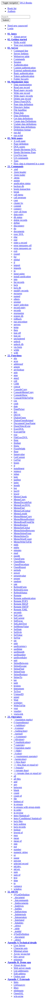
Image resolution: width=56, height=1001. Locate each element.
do (15, 228)
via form (18, 347)
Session (17, 62)
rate (15, 584)
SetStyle (18, 632)
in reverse (18, 812)
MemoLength (20, 513)
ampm (17, 366)
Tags (16, 160)
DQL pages (19, 146)
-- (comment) (20, 736)
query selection (21, 304)
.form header (20, 172)
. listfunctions (20, 911)
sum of (17, 875)
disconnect (19, 225)
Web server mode (22, 968)
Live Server (19, 945)
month (17, 556)
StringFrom (19, 671)
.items (16, 177)
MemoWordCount (23, 539)
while (16, 350)
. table (17, 928)
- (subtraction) (20, 731)
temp (16, 327)
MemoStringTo (21, 536)
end (15, 239)
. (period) (18, 733)
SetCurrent (19, 618)
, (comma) (19, 728)
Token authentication (24, 76)
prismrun (18, 959)
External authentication (25, 70)
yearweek (18, 714)
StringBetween (21, 663)
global (17, 259)
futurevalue (19, 454)
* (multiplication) (22, 742)
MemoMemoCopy (23, 516)
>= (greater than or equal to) (27, 773)
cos (15, 400)
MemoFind (19, 508)
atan (16, 375)
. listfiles (18, 908)
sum (16, 872)
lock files (18, 821)
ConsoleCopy (20, 389)
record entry (20, 307)
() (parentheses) (21, 722)
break (16, 192)
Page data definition (23, 104)
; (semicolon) (20, 759)
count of (18, 795)
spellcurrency (20, 646)
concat (17, 386)
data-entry (18, 214)
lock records (20, 827)
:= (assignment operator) (25, 756)
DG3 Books (26, 2)
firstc (16, 440)
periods (17, 570)
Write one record (22, 93)
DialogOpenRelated (23, 420)
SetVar (17, 637)
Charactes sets (21, 948)
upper (16, 697)
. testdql (17, 931)
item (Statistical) (21, 815)
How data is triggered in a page (29, 163)
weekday (18, 702)
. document (19, 897)
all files (17, 779)
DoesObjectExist (22, 426)
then (16, 330)
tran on (17, 335)
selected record (21, 863)
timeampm (19, 688)
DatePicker (19, 409)
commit (17, 206)
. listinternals (20, 914)
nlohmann (18, 990)
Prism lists (19, 112)
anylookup (19, 369)
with (16, 352)
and (15, 781)
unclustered (19, 338)
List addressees (21, 970)
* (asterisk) (19, 745)
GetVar (17, 460)
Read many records (23, 90)
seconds (17, 612)
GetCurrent (19, 457)
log (15, 488)
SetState (18, 629)
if (14, 262)
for (15, 256)
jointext (17, 471)
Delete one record (22, 98)
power (17, 573)
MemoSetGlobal (22, 527)
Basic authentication (23, 73)
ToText (17, 691)
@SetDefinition (21, 934)
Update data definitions (25, 124)
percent (17, 860)
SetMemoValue (21, 626)
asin (16, 372)
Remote (17, 595)
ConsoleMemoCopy (24, 392)
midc (16, 544)
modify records (21, 290)
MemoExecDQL (22, 505)
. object (17, 925)
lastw (16, 482)
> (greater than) (21, 770)
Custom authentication (25, 67)
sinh (16, 643)
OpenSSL (18, 993)
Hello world (20, 42)
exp (15, 434)
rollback (18, 319)
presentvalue (20, 575)
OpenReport (20, 567)
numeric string (21, 852)
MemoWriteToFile (23, 541)
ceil (15, 381)
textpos (17, 685)
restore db (18, 316)
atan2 (16, 378)
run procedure (20, 321)
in (15, 271)
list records (19, 282)
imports (17, 268)
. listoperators (20, 917)
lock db (17, 287)
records (17, 310)
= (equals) (18, 767)
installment (19, 468)
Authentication (21, 65)
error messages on (22, 248)
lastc (16, 477)
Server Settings (21, 53)
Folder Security (21, 79)
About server (20, 36)
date (16, 406)
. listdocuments (21, 903)
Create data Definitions (25, 121)
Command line (21, 50)
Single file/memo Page (25, 152)
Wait (16, 700)
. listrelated (19, 920)
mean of (18, 841)
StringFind (19, 668)
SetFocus (18, 621)
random (17, 581)
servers (17, 324)
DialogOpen (20, 417)
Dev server (19, 956)
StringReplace (21, 674)
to (15, 883)
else (15, 237)
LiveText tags (20, 155)
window (18, 889)
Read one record (22, 87)
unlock (17, 341)
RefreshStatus (20, 592)
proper (17, 578)
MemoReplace (21, 525)
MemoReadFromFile (24, 522)
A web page (20, 141)
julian (16, 474)
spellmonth (19, 652)
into (15, 279)
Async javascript (22, 954)
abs (15, 358)
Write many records (23, 96)
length (17, 485)
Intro (16, 982)
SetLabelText (20, 623)
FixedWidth (19, 448)
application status (22, 183)
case (16, 200)
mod (16, 553)
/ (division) (19, 739)
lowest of (18, 832)
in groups (18, 804)
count (16, 793)
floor (16, 451)
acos (16, 361)
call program (20, 197)
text (15, 877)
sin (15, 640)
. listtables (18, 923)
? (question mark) (22, 748)
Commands (19, 59)
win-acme (18, 996)
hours (16, 462)
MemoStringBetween (24, 530)
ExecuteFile (19, 431)
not (15, 846)
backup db (19, 186)
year (16, 708)
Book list (11, 8)
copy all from (20, 211)
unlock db (18, 344)
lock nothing (20, 824)
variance (18, 886)
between (18, 787)
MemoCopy (20, 499)
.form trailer (19, 175)
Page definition (21, 144)
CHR (16, 383)
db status (18, 217)
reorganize (19, 313)
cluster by (18, 203)
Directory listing (22, 107)
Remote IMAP (21, 604)
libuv (16, 987)
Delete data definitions (25, 127)
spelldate (18, 649)
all (15, 776)
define (17, 223)
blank (16, 790)
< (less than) (20, 762)
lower (16, 494)
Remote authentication (25, 598)
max (16, 835)
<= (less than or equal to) (26, 764)
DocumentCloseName (24, 423)
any (15, 784)
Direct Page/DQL (22, 101)
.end (16, 169)
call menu (18, 194)
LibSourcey (19, 985)
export (17, 254)
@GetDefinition (22, 894)
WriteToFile (19, 705)
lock (16, 285)
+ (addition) (19, 725)
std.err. (17, 869)
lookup (17, 829)
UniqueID (19, 694)
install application (22, 276)
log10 (16, 491)
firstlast (17, 443)
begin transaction (22, 189)
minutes (17, 550)
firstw (16, 446)
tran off (17, 333)
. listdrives (19, 906)
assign (17, 180)
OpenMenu (19, 561)
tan (15, 680)
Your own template (23, 45)
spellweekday (20, 657)
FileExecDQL (21, 437)
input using (19, 273)
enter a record (20, 242)
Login (10, 28)
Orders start (19, 976)
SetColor (18, 615)
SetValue (18, 635)
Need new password (17, 25)
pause (16, 858)
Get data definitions (23, 118)
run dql (17, 132)
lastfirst (17, 479)
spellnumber (20, 654)
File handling (20, 110)
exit (15, 251)
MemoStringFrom (22, 533)
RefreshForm (20, 587)
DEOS (17, 414)
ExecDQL (19, 429)
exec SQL (19, 234)
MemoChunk (20, 496)
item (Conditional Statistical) (28, 818)
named (17, 296)
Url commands (21, 158)
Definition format (22, 129)
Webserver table (21, 56)
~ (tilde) (17, 750)
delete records (20, 220)
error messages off (23, 245)
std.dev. (17, 866)
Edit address (20, 973)
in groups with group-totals (27, 807)
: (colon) (18, 753)
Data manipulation (23, 84)
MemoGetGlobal (22, 510)
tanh (16, 683)
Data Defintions (21, 115)
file (15, 798)
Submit (5, 20)
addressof (18, 364)
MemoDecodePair (23, 502)
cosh (16, 403)
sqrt (15, 660)
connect (17, 208)
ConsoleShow (21, 395)
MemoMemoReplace (24, 519)
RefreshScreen (21, 589)
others (17, 299)
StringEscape (20, 666)
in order (17, 810)
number (17, 849)
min (15, 843)
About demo (20, 965)
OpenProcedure (21, 564)
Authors (11, 11)
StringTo (18, 677)
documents (19, 231)
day (15, 412)
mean (16, 838)
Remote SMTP (21, 606)
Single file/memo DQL (25, 149)
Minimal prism (21, 951)
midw (16, 547)
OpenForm (19, 558)
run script (18, 135)
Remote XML (21, 609)
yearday (17, 711)
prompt (17, 302)
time (16, 880)
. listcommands (21, 900)
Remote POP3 (21, 601)
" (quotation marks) (23, 719)
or (15, 855)
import (17, 265)
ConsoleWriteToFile (23, 398)
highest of (18, 801)
